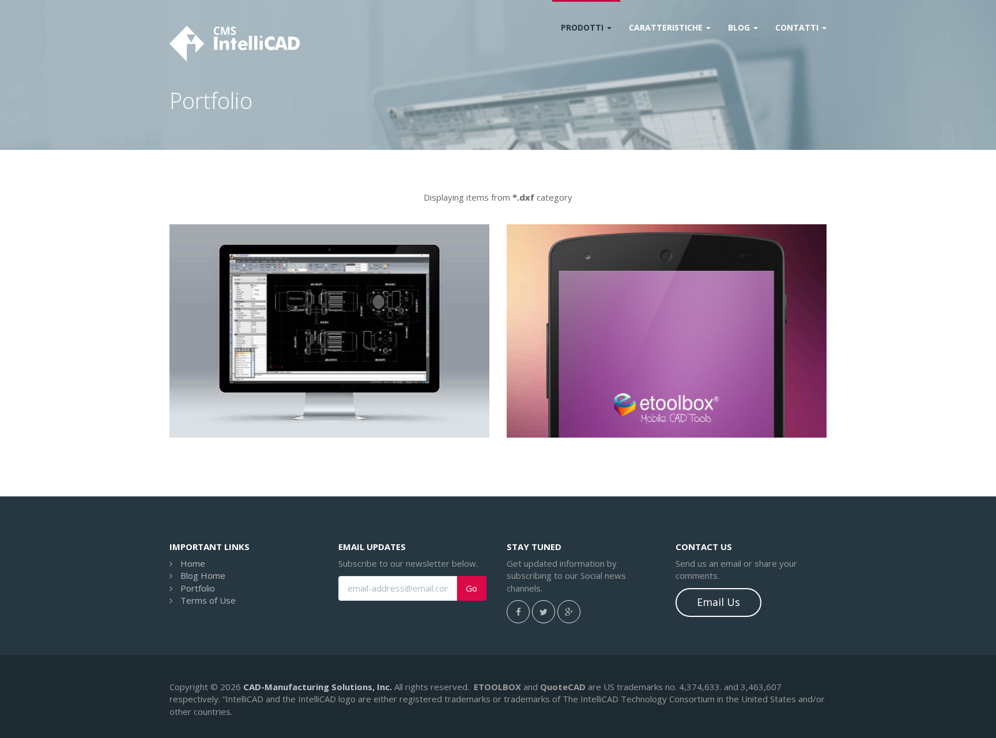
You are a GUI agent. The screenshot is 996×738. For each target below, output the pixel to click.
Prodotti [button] (583, 27)
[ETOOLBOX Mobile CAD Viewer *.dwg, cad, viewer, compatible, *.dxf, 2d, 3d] (667, 331)
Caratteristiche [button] (667, 27)
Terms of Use (208, 600)
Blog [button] (740, 27)
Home (192, 563)
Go (471, 588)
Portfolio (197, 588)
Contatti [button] (798, 27)
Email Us (718, 602)
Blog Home (202, 575)
